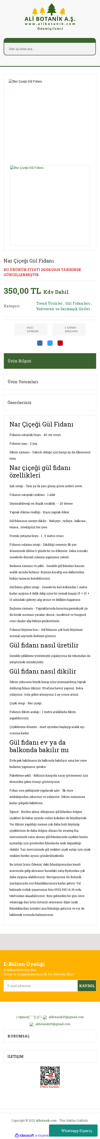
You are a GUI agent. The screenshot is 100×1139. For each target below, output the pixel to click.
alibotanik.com (46, 1120)
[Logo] (50, 16)
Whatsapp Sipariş (76, 1130)
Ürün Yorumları (23, 381)
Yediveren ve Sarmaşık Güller (63, 308)
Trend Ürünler (49, 303)
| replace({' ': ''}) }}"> (50, 1017)
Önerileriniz (19, 402)
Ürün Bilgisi (19, 360)
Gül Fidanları (77, 303)
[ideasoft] (24, 1135)
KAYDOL (87, 986)
